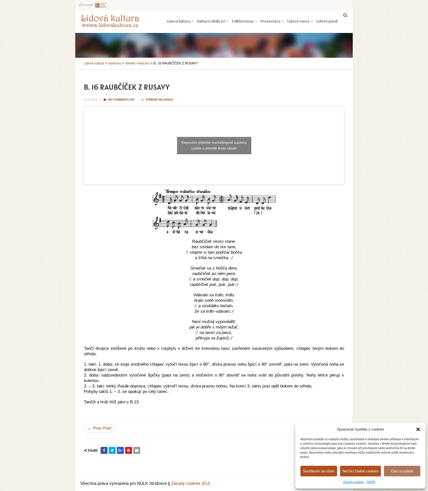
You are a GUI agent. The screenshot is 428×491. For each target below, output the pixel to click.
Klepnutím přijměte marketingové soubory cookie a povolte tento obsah (214, 145)
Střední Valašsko (159, 99)
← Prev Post (99, 428)
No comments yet (121, 99)
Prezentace (271, 21)
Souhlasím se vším (318, 471)
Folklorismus (243, 21)
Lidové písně (327, 21)
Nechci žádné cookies (360, 471)
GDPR (371, 482)
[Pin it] (128, 450)
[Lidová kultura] (110, 20)
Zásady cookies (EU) (190, 483)
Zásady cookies (353, 482)
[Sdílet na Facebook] (104, 450)
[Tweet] (112, 450)
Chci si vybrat (402, 471)
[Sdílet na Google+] (120, 450)
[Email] (136, 450)
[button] (418, 429)
